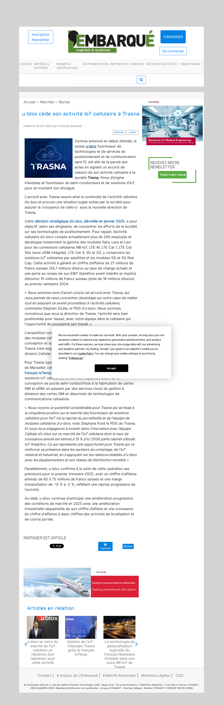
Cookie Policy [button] (85, 353)
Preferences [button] (76, 358)
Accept (111, 368)
